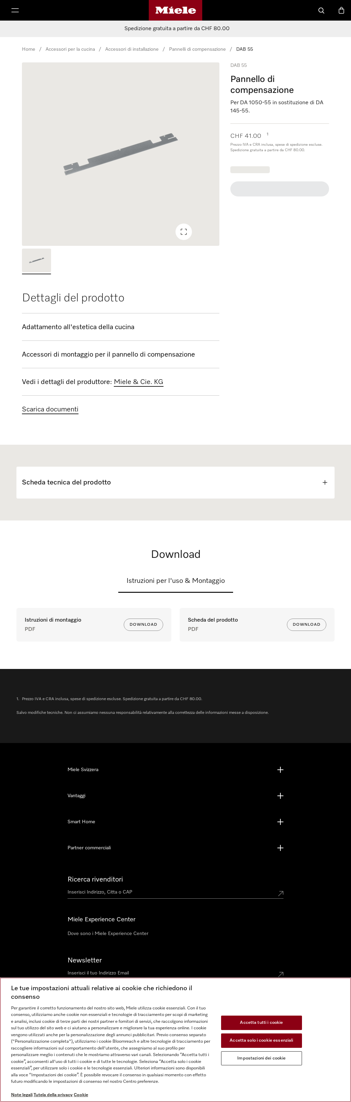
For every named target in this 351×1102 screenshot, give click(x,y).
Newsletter (85, 960)
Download (143, 625)
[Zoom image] (184, 232)
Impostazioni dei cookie (261, 1058)
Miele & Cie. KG (139, 382)
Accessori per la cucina (70, 49)
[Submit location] (280, 893)
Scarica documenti (50, 409)
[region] (120, 154)
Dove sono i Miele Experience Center (108, 933)
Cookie (81, 1095)
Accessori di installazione (132, 49)
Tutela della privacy (53, 1095)
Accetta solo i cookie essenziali (261, 1040)
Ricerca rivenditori (95, 879)
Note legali (22, 1095)
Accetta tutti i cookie (261, 1023)
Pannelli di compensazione (197, 49)
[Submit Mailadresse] (280, 974)
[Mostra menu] (15, 10)
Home (28, 49)
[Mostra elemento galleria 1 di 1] (36, 261)
